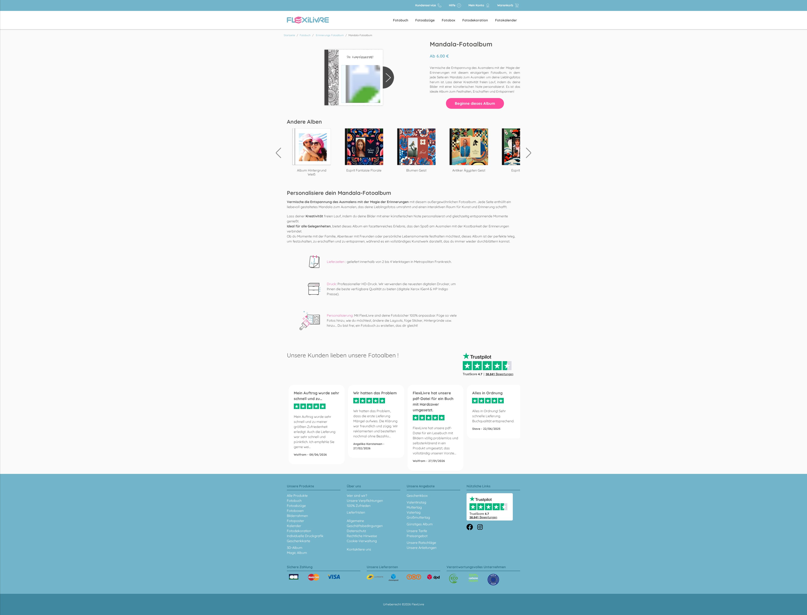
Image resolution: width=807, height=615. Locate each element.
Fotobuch (400, 20)
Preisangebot (417, 536)
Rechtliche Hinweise (362, 536)
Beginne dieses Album (475, 103)
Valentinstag (416, 502)
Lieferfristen (356, 512)
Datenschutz (356, 531)
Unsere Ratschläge (421, 542)
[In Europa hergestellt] (473, 578)
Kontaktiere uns (359, 549)
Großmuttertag (418, 517)
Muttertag (414, 507)
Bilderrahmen (297, 516)
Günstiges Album (420, 524)
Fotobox (448, 20)
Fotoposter (295, 521)
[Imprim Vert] (453, 578)
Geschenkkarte (298, 541)
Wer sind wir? (357, 495)
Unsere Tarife (417, 531)
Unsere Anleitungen (421, 548)
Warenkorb (505, 5)
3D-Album (294, 548)
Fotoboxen (295, 511)
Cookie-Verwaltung (362, 541)
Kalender (294, 526)
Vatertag (414, 512)
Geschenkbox (417, 495)
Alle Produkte (297, 495)
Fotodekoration (475, 20)
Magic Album (297, 553)
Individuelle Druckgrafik (305, 536)
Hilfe (452, 5)
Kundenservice (426, 5)
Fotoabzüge (425, 20)
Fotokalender (506, 20)
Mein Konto (476, 5)
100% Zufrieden (359, 506)
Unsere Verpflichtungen (365, 500)
